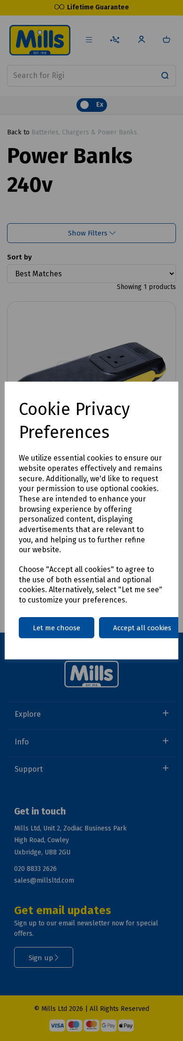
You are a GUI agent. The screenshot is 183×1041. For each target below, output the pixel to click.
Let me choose (56, 628)
